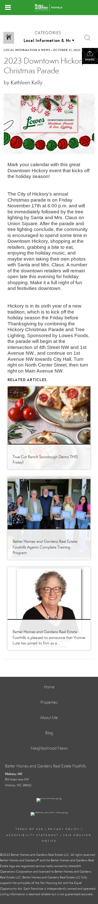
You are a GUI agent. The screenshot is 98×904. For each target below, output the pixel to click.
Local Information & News (27, 50)
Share (90, 59)
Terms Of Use (29, 829)
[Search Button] (87, 38)
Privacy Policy (64, 829)
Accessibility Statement (32, 835)
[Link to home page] (49, 7)
